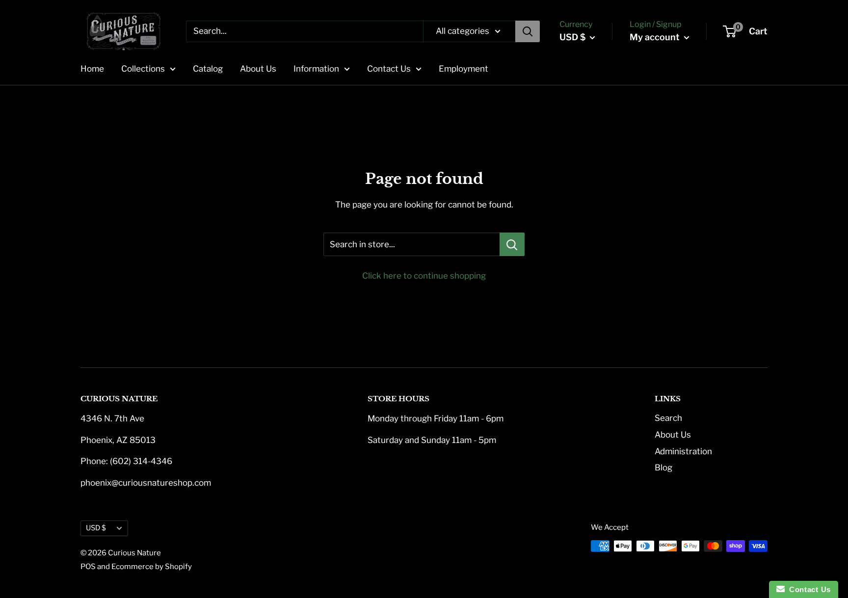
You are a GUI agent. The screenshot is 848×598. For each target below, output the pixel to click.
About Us (258, 69)
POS (88, 566)
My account (656, 37)
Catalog (208, 69)
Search (668, 418)
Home (92, 69)
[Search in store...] (512, 244)
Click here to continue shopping (424, 276)
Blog (663, 467)
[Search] (527, 31)
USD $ (96, 527)
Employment (463, 69)
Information (316, 69)
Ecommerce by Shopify (151, 566)
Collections (143, 69)
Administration (683, 451)
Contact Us (389, 69)
